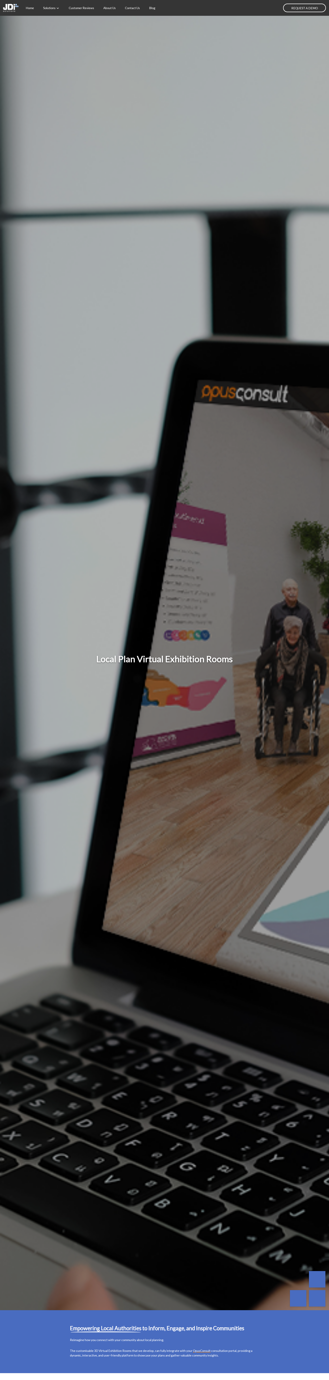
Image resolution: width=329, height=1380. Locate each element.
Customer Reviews (81, 8)
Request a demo (304, 8)
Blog (152, 8)
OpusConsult (202, 1351)
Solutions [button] (49, 8)
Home (30, 8)
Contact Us (132, 8)
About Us (109, 8)
